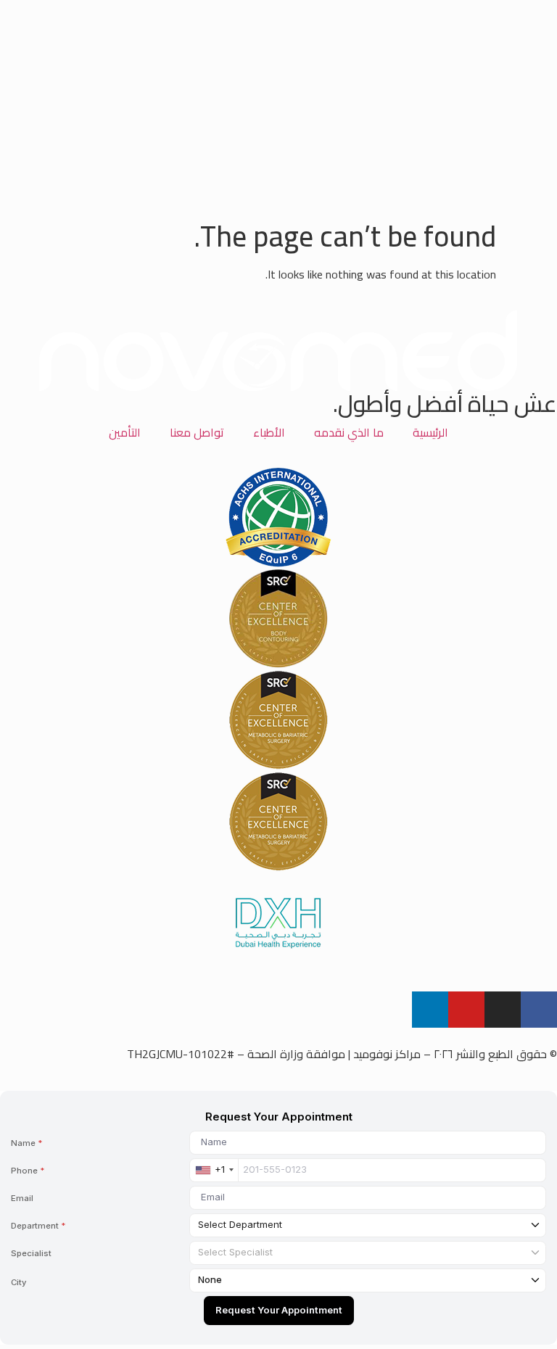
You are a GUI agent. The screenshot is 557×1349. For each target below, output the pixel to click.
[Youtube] (466, 1009)
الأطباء (269, 432)
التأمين (125, 432)
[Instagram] (502, 1009)
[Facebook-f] (539, 1009)
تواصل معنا (197, 432)
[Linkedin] (430, 1009)
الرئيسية (430, 432)
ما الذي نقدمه (349, 432)
